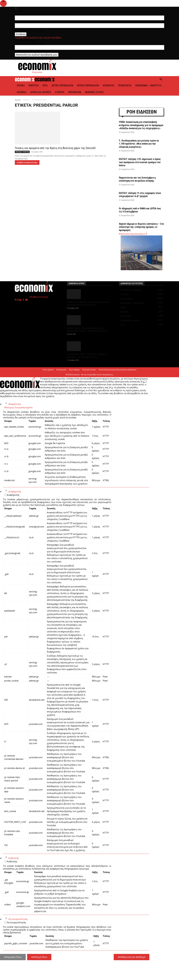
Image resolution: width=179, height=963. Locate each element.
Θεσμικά (21, 92)
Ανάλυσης (13, 858)
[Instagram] (18, 299)
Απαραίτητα (14, 404)
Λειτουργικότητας (18, 919)
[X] (23, 299)
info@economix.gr (38, 296)
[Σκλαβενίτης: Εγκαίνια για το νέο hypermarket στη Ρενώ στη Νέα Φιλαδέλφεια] (89, 294)
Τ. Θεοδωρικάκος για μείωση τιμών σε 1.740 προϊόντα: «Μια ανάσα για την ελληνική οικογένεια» (139, 143)
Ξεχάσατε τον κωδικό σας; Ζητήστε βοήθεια (38, 37)
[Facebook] (16, 299)
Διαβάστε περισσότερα (27, 162)
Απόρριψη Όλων (13, 957)
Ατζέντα (59, 92)
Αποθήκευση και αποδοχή (131, 957)
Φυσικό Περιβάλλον (88, 85)
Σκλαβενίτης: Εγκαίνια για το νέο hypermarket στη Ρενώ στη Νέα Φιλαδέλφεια (88, 303)
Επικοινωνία (61, 370)
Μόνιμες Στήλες (94, 92)
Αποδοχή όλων (39, 957)
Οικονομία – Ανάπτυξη (148, 85)
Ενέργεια (34, 85)
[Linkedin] (20, 299)
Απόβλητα (108, 85)
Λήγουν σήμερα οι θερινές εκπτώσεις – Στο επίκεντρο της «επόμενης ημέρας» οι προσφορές (141, 227)
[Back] (16, 8)
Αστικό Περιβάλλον (62, 85)
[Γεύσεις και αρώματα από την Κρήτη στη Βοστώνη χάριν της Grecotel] (63, 128)
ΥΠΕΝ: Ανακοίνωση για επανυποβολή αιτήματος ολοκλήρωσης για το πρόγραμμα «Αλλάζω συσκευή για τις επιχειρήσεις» (141, 125)
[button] (160, 79)
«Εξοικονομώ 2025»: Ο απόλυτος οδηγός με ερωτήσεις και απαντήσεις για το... (87, 355)
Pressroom (74, 92)
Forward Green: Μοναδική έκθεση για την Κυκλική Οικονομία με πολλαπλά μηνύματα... (88, 329)
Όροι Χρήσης (74, 370)
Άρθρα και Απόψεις (40, 92)
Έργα (45, 85)
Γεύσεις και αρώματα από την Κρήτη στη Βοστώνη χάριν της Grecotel (55, 148)
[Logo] (25, 80)
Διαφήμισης (14, 491)
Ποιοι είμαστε (48, 370)
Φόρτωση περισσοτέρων (132, 233)
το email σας (21, 51)
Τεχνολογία (124, 85)
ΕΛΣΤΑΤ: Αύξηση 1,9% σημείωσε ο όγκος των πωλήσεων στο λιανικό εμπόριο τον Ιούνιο (140, 162)
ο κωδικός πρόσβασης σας (29, 30)
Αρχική (21, 85)
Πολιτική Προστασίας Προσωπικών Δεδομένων (117, 370)
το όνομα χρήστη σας (26, 21)
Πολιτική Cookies (89, 370)
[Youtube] (26, 299)
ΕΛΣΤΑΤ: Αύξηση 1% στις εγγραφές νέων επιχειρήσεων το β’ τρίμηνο (140, 195)
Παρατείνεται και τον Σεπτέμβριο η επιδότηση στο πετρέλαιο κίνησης (137, 179)
